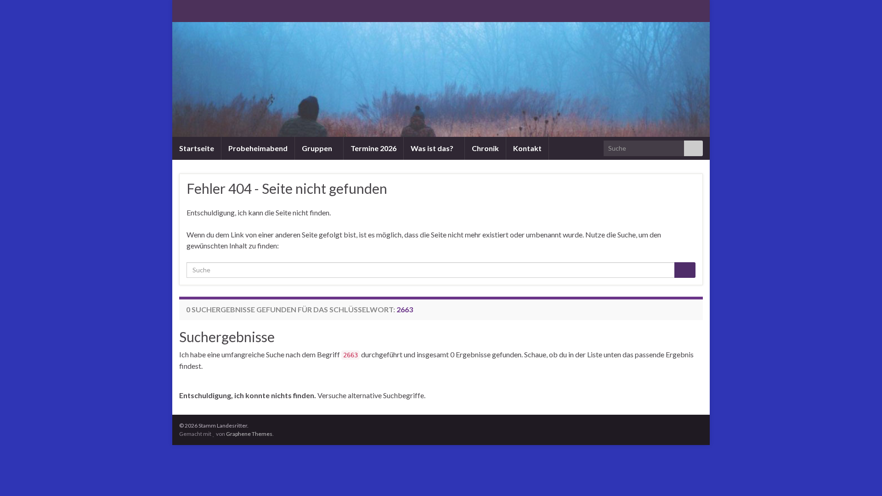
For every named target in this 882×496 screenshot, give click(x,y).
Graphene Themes (249, 433)
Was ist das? (433, 148)
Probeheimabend (258, 148)
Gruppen (318, 148)
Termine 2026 (373, 148)
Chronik (485, 148)
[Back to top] (861, 475)
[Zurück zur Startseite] (441, 79)
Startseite (196, 148)
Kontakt (527, 148)
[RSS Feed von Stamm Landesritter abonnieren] (183, 10)
